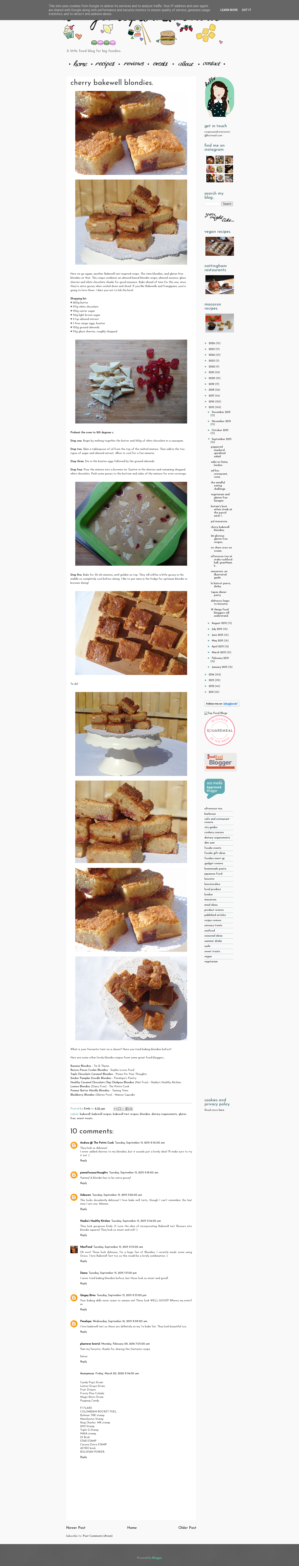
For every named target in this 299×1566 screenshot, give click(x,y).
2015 (212, 407)
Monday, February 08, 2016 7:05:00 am (125, 1344)
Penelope (86, 1321)
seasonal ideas (213, 936)
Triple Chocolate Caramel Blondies (91, 1074)
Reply (83, 1160)
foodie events (212, 848)
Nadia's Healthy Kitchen (95, 1221)
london (208, 894)
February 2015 (220, 658)
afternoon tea (213, 808)
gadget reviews (213, 863)
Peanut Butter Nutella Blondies (90, 1090)
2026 (212, 343)
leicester (209, 879)
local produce (212, 889)
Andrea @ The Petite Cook (97, 1142)
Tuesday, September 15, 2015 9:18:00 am (133, 1172)
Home (132, 1528)
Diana (83, 1273)
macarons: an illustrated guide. (219, 574)
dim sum (209, 842)
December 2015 (221, 412)
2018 (212, 390)
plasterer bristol (90, 1344)
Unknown (85, 1195)
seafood (209, 930)
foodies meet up (214, 858)
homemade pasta (215, 868)
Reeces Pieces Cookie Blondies (89, 1070)
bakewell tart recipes (126, 1114)
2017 (212, 395)
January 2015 (220, 667)
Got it (246, 10)
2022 (212, 366)
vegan (208, 956)
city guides (210, 827)
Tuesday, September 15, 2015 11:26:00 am (117, 1195)
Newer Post (75, 1528)
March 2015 (219, 652)
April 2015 (218, 646)
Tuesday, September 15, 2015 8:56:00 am (140, 1142)
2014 (212, 674)
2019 (212, 384)
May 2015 (218, 640)
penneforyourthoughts (94, 1172)
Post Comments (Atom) (97, 1536)
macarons (210, 899)
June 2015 (218, 635)
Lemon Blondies (80, 1086)
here (221, 1110)
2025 (212, 349)
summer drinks (213, 941)
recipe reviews (212, 920)
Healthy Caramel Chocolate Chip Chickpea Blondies (102, 1082)
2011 (211, 692)
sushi (207, 946)
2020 (212, 378)
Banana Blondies (80, 1066)
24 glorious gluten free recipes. (219, 539)
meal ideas (211, 905)
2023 (212, 361)
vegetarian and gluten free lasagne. (220, 497)
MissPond (86, 1247)
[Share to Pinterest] (131, 1109)
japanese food (213, 874)
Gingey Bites (88, 1295)
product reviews (214, 910)
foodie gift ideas (214, 853)
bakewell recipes (101, 1114)
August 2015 (220, 623)
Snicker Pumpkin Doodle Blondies (90, 1078)
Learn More (229, 10)
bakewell (85, 1114)
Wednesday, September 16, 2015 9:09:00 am (120, 1321)
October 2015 (220, 430)
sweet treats (85, 1118)
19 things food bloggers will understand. (220, 612)
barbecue (210, 814)
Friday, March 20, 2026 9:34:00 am (117, 1373)
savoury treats (213, 925)
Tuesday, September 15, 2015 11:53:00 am (118, 1247)
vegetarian (211, 961)
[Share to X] (123, 1109)
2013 (212, 680)
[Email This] (115, 1109)
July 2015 (217, 629)
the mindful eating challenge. (218, 485)
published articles (215, 915)
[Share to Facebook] (127, 1109)
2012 (212, 686)
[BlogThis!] (119, 1109)
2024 (212, 355)
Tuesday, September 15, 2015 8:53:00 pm (121, 1295)
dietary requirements (164, 1114)
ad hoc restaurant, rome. (219, 473)
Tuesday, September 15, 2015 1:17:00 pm (113, 1273)
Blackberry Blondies (82, 1095)
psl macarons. (219, 521)
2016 (212, 401)
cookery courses (214, 832)
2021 (212, 372)
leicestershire (212, 884)
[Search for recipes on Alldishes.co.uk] (215, 713)
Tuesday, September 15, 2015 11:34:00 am (136, 1221)
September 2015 (221, 439)
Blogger (157, 1558)
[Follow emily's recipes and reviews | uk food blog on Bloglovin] (222, 706)
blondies (145, 1114)
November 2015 (221, 421)
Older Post (187, 1528)
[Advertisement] (218, 1031)
